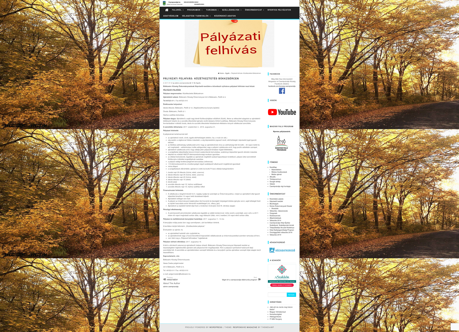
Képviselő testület (276, 201)
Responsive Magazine (245, 327)
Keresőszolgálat (276, 314)
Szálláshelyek (231, 10)
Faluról (177, 10)
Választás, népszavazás (279, 211)
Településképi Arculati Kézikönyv (282, 227)
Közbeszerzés (275, 215)
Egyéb (198, 83)
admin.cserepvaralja (182, 83)
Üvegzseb (273, 213)
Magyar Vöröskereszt (278, 312)
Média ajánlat (276, 174)
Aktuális (273, 177)
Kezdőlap (273, 167)
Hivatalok (274, 208)
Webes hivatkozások (279, 172)
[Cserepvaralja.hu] (166, 9)
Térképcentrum (275, 179)
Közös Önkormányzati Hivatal (281, 206)
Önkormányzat (254, 10)
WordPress (215, 327)
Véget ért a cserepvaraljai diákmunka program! (239, 278)
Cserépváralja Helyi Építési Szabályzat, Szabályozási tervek (282, 224)
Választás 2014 (275, 220)
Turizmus (211, 10)
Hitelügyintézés (275, 316)
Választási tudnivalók (195, 16)
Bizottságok (274, 203)
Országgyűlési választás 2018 (281, 232)
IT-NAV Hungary (276, 319)
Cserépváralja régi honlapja (280, 186)
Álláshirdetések (275, 218)
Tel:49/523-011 (169, 100)
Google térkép (275, 181)
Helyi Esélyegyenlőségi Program (282, 230)
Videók (272, 184)
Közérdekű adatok (225, 16)
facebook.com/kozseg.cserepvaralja (281, 86)
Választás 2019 (275, 234)
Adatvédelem (170, 16)
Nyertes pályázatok (279, 10)
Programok (194, 10)
